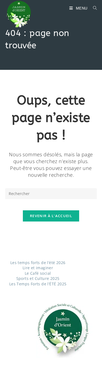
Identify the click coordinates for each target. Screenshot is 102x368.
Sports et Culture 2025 (38, 278)
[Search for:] (93, 8)
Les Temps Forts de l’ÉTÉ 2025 (38, 283)
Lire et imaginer (38, 267)
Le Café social (38, 273)
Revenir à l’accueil (51, 215)
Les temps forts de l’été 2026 (38, 262)
